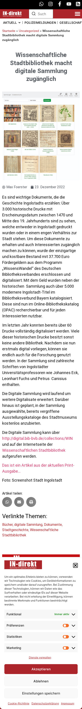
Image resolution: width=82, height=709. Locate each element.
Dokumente (53, 525)
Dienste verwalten (40, 657)
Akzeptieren (41, 669)
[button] (75, 565)
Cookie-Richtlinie (18, 703)
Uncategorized (29, 31)
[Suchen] (33, 14)
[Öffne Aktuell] (19, 22)
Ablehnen (41, 681)
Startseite (8, 31)
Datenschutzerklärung (45, 703)
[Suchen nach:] (41, 13)
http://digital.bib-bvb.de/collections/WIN (37, 438)
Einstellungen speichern (41, 693)
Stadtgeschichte (15, 530)
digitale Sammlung (28, 525)
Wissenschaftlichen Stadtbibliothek (33, 450)
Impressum (67, 703)
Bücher (7, 525)
